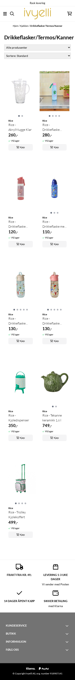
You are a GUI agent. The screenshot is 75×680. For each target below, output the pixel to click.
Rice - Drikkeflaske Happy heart (17, 224)
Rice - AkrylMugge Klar (20, 127)
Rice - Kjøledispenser (18, 417)
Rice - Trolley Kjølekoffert (17, 514)
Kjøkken (24, 25)
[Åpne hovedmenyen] (5, 13)
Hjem (16, 25)
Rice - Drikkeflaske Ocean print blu (19, 321)
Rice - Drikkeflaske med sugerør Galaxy (54, 224)
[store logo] (37, 14)
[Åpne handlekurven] (69, 13)
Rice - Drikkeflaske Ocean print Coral (51, 321)
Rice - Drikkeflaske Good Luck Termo (54, 127)
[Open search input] (12, 14)
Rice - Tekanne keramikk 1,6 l (52, 417)
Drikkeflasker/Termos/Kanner (46, 25)
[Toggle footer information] (67, 625)
